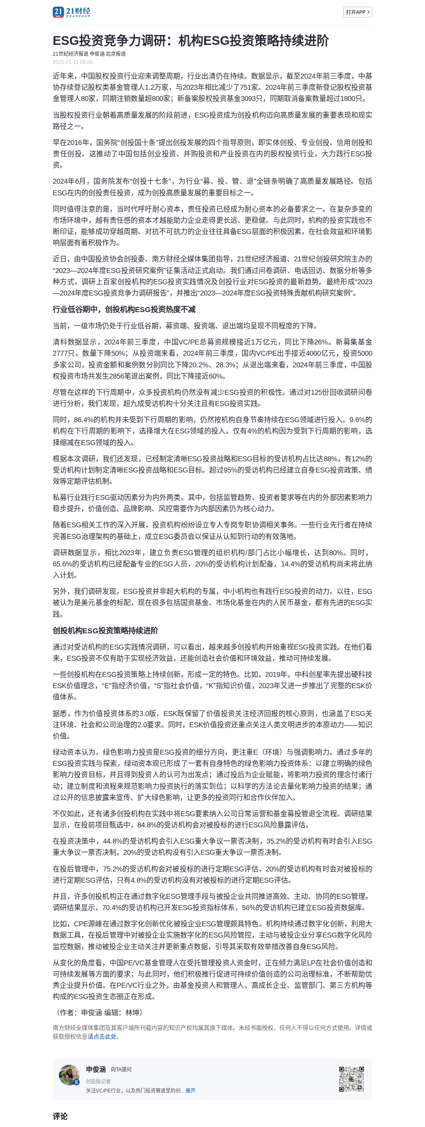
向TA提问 (121, 1070)
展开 (190, 1091)
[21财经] (71, 12)
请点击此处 (102, 1036)
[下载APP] (357, 12)
